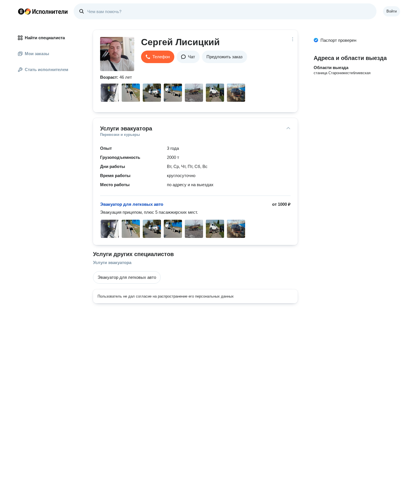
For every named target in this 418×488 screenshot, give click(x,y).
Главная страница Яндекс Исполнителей (43, 11)
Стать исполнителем (46, 69)
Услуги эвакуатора (112, 262)
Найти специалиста (45, 37)
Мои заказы (37, 53)
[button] (157, 57)
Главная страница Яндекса (21, 11)
